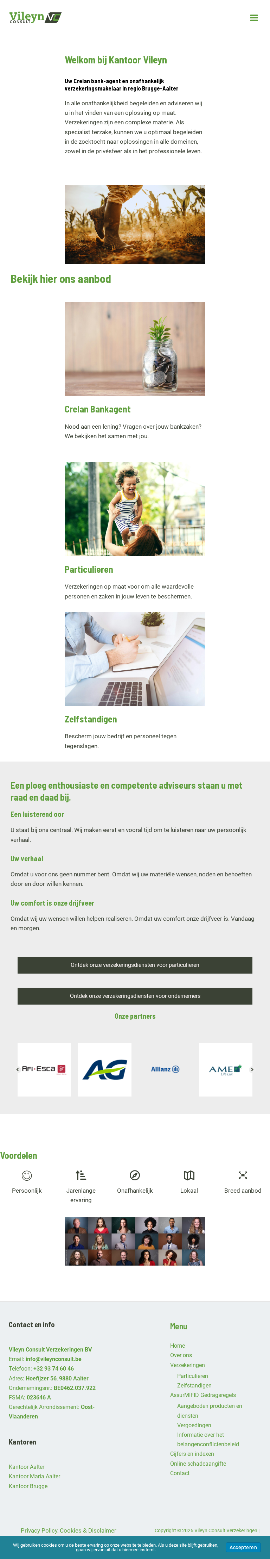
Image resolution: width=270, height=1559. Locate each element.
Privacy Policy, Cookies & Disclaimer (68, 1530)
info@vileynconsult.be (54, 1359)
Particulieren (192, 1376)
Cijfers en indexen (192, 1454)
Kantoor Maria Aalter (34, 1476)
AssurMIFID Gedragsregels (203, 1395)
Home (177, 1345)
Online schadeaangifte (198, 1463)
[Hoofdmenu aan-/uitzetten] (254, 18)
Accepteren (243, 1547)
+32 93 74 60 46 (53, 1368)
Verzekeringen (187, 1365)
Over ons (181, 1355)
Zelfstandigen (194, 1385)
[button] (17, 1069)
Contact (179, 1473)
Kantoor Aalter (26, 1467)
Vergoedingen (194, 1425)
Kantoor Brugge (28, 1486)
